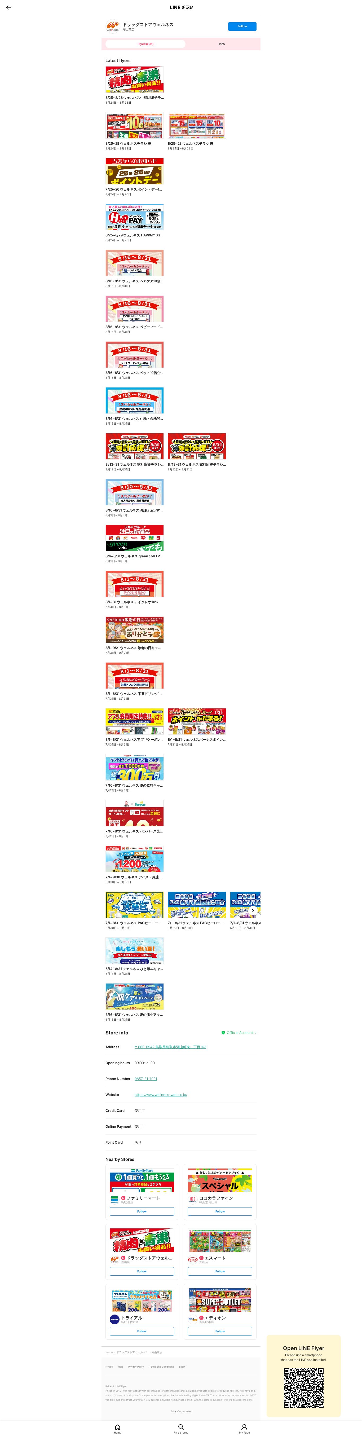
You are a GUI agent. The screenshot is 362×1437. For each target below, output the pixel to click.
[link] (112, 26)
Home (117, 1432)
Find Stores (181, 1432)
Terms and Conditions (161, 1366)
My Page (244, 1432)
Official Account (240, 1032)
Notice (109, 1366)
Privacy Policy (136, 1366)
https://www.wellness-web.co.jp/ (161, 1094)
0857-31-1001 (146, 1079)
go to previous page (8, 7)
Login (182, 1366)
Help (120, 1366)
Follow (242, 27)
